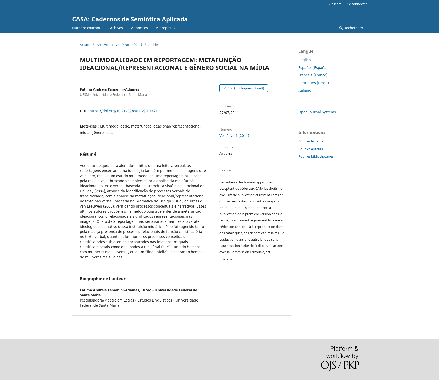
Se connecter (357, 4)
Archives (115, 27)
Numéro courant (86, 27)
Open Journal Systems (317, 111)
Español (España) (313, 67)
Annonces (139, 27)
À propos (164, 27)
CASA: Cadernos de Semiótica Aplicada (130, 19)
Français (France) (312, 75)
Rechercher (353, 27)
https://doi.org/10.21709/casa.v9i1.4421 (124, 110)
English (304, 59)
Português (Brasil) (313, 82)
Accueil (85, 44)
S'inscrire (334, 4)
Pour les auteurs (310, 149)
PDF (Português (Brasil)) (245, 88)
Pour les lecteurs (310, 141)
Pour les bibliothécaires (315, 156)
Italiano (304, 90)
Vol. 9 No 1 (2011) (129, 44)
